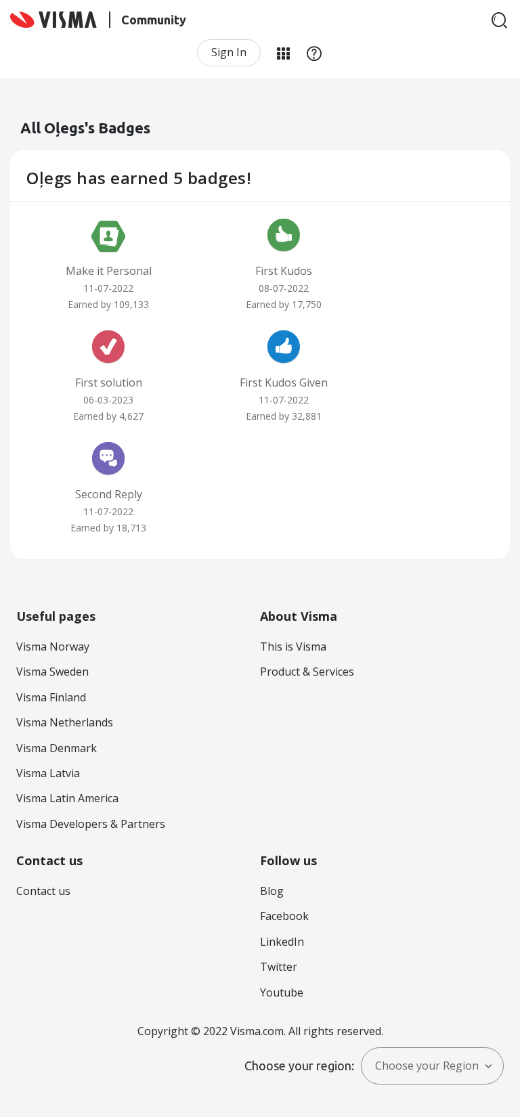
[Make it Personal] (108, 237)
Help (314, 52)
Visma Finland (51, 697)
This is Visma (293, 646)
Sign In (228, 52)
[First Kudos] (283, 237)
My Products (283, 52)
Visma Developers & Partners (90, 823)
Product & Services (307, 671)
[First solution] (108, 348)
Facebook (284, 915)
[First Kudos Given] (283, 348)
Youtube (281, 992)
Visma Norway (52, 646)
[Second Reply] (108, 460)
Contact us (43, 890)
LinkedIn (282, 941)
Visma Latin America (67, 798)
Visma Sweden (52, 671)
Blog (272, 890)
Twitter (278, 966)
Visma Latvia (48, 773)
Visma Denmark (56, 748)
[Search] (500, 20)
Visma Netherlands (64, 722)
